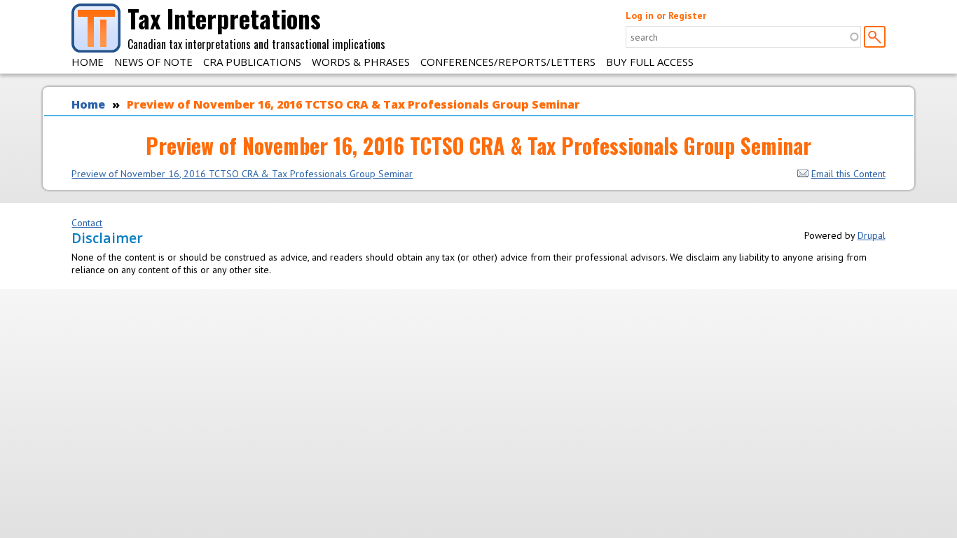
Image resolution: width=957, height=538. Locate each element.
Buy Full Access (650, 62)
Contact (86, 222)
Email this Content (848, 173)
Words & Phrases (361, 62)
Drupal (872, 235)
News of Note (153, 62)
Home (87, 62)
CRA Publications (252, 62)
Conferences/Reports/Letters (507, 62)
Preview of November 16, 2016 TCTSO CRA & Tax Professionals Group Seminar (353, 104)
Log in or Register (666, 15)
